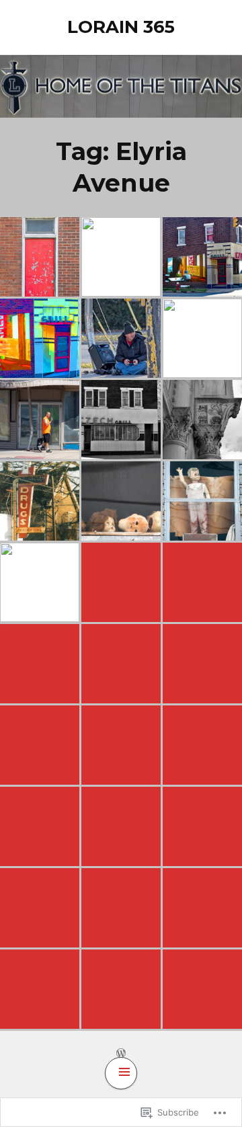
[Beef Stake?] (39, 745)
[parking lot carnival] (39, 826)
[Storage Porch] (121, 745)
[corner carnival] (39, 663)
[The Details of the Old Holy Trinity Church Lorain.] (202, 419)
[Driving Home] (202, 663)
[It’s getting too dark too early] (121, 663)
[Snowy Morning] (202, 989)
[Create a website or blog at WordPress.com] (121, 1052)
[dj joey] (121, 989)
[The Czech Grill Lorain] (121, 419)
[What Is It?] (202, 907)
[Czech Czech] (39, 257)
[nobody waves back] (202, 501)
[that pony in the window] (121, 826)
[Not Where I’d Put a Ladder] (39, 989)
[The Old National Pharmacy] (39, 501)
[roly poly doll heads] (121, 501)
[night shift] (39, 582)
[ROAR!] (202, 745)
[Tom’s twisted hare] (39, 907)
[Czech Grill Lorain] (202, 257)
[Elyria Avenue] (121, 582)
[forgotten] (202, 582)
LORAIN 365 (121, 27)
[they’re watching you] (121, 907)
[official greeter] (39, 419)
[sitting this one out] (121, 338)
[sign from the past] (121, 257)
